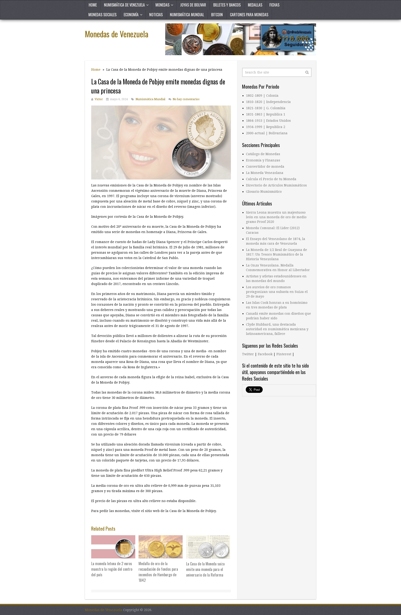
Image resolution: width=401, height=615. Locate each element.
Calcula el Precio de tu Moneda (271, 179)
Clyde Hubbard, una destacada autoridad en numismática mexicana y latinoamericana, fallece (277, 329)
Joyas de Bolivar (193, 5)
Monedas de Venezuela (116, 34)
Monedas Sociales (102, 14)
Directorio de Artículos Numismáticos (276, 185)
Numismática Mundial (187, 14)
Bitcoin (217, 14)
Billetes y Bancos (227, 5)
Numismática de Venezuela (124, 5)
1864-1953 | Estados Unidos (268, 120)
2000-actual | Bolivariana (267, 133)
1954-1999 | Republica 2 (265, 127)
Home (93, 5)
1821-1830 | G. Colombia (265, 108)
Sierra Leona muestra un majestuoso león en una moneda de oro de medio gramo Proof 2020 (276, 217)
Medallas (255, 5)
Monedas (162, 5)
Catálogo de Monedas (263, 154)
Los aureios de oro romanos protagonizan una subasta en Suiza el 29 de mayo (277, 291)
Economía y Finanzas (263, 160)
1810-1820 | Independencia (268, 102)
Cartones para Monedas (249, 14)
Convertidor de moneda (265, 166)
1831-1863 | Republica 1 (265, 114)
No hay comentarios (186, 99)
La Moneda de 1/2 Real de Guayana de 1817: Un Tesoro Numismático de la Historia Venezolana (276, 254)
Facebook (265, 354)
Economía (131, 14)
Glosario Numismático (264, 191)
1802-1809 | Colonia (262, 95)
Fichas (274, 5)
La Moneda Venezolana (264, 173)
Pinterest (283, 354)
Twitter (248, 354)
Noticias (156, 14)
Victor (99, 99)
